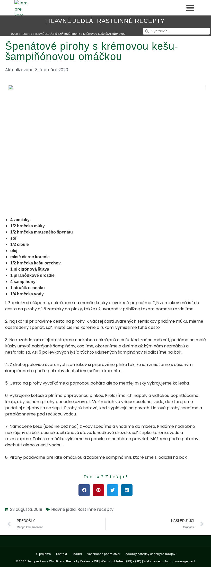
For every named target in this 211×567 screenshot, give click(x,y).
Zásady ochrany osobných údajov (150, 554)
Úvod (14, 34)
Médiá (77, 554)
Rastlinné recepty (131, 21)
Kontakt (61, 554)
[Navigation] (190, 7)
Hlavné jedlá (69, 21)
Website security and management (169, 561)
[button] (84, 490)
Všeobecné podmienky (103, 554)
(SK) (138, 561)
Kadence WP (89, 561)
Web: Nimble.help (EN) (116, 561)
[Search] (178, 7)
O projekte (43, 554)
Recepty (26, 34)
